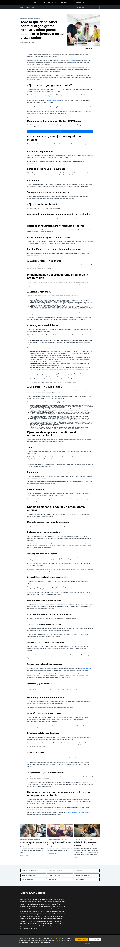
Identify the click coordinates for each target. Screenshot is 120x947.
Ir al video (60, 131)
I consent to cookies (81, 939)
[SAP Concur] (26, 2)
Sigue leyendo (24, 855)
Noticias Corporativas (27, 879)
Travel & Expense (80, 879)
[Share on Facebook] (96, 48)
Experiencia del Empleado (28, 875)
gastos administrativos (52, 111)
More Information (95, 939)
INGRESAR (90, 2)
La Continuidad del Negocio (83, 875)
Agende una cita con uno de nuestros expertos (78, 812)
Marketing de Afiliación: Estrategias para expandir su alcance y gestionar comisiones (86, 843)
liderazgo (73, 60)
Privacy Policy (87, 943)
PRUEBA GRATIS (80, 2)
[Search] (97, 7)
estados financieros (86, 668)
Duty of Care (79, 870)
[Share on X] (94, 48)
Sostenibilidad (52, 879)
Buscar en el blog (80, 6)
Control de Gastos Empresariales (30, 870)
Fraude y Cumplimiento (54, 875)
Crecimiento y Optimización (55, 870)
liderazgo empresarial (53, 100)
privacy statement (57, 938)
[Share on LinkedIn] (99, 48)
